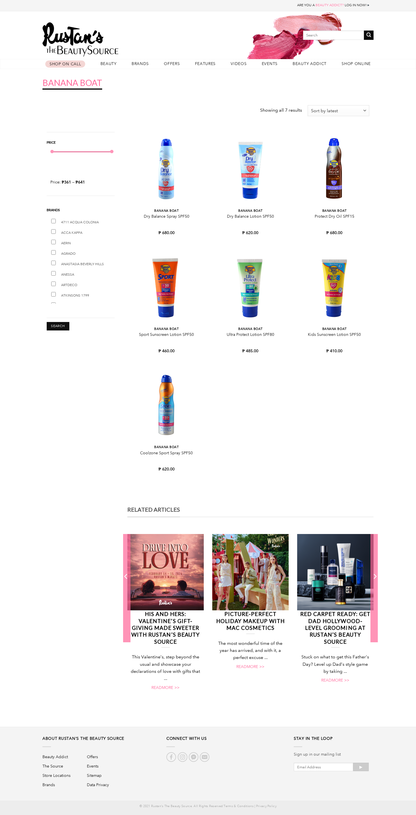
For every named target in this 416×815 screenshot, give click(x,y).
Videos (238, 63)
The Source (52, 766)
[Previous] (126, 588)
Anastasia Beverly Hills (82, 264)
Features (205, 63)
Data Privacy (98, 784)
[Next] (374, 588)
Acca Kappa (71, 233)
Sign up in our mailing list (317, 754)
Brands (140, 63)
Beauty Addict (310, 63)
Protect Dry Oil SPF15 (334, 216)
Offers (172, 63)
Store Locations (56, 775)
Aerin (66, 243)
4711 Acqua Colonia (80, 222)
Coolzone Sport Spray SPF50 (166, 452)
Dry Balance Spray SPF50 (166, 216)
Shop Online (356, 63)
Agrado (68, 254)
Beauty (108, 63)
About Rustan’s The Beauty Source (83, 738)
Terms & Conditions (238, 806)
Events (270, 63)
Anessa (67, 275)
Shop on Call (65, 64)
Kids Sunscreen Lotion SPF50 (334, 334)
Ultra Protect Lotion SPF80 (250, 334)
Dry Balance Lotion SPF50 (250, 216)
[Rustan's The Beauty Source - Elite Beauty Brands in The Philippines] (106, 37)
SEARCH (58, 326)
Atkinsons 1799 (75, 295)
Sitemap (94, 775)
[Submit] (369, 35)
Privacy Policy (266, 806)
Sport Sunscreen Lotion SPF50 (166, 334)
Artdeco (69, 285)
